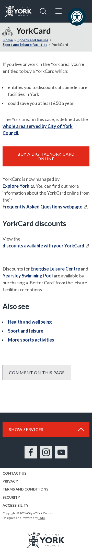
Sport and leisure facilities (25, 44)
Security (11, 497)
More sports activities (31, 340)
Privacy (10, 481)
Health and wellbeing (30, 322)
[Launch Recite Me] (77, 17)
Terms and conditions (25, 489)
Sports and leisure (32, 40)
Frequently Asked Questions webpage (42, 206)
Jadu (41, 518)
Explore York (16, 186)
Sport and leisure (25, 331)
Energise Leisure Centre (55, 269)
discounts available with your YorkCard (43, 245)
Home (8, 40)
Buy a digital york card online (46, 156)
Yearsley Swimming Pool (28, 275)
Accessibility (15, 505)
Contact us (14, 473)
